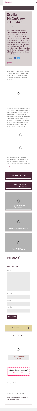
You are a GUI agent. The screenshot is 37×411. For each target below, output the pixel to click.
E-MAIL (9, 300)
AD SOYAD (9, 293)
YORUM (9, 270)
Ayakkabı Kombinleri (12, 167)
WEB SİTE (9, 307)
